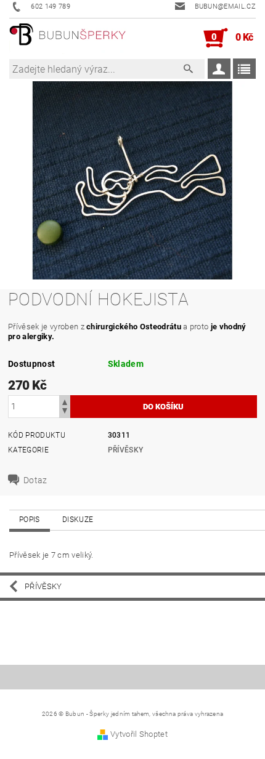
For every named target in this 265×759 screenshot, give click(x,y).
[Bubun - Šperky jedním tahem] (67, 38)
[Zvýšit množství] (64, 401)
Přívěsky (126, 450)
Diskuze (77, 519)
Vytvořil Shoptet (139, 734)
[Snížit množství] (64, 412)
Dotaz (35, 480)
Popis (29, 519)
